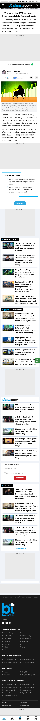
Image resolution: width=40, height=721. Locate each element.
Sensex (6, 672)
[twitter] (10, 623)
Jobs (5, 650)
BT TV (24, 644)
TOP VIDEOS (15, 309)
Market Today (8, 633)
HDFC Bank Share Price (11, 662)
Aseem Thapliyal (13, 71)
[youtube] (6, 623)
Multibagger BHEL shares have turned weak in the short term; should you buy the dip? (21, 189)
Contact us (23, 703)
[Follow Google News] (18, 77)
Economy (25, 633)
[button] (36, 718)
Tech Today (8, 636)
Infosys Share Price (10, 690)
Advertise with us (7, 706)
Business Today (22, 1)
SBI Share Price (27, 690)
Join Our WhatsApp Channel (18, 64)
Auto (23, 647)
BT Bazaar (31, 1)
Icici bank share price (11, 693)
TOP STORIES (11, 239)
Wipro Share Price (28, 693)
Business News (5, 8)
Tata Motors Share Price (11, 659)
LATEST (8, 485)
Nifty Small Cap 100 (28, 675)
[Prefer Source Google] (7, 77)
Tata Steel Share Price (29, 662)
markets (12, 8)
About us (4, 703)
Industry (6, 647)
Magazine (25, 641)
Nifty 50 (24, 672)
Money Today (26, 636)
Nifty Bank (7, 675)
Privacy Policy (24, 706)
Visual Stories (26, 639)
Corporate (7, 639)
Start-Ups (7, 644)
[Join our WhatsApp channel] (37, 362)
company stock (20, 8)
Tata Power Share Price (11, 696)
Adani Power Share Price (29, 659)
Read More (19, 203)
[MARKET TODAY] (11, 400)
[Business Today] (20, 5)
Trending (7, 641)
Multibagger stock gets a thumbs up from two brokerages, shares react (22, 181)
